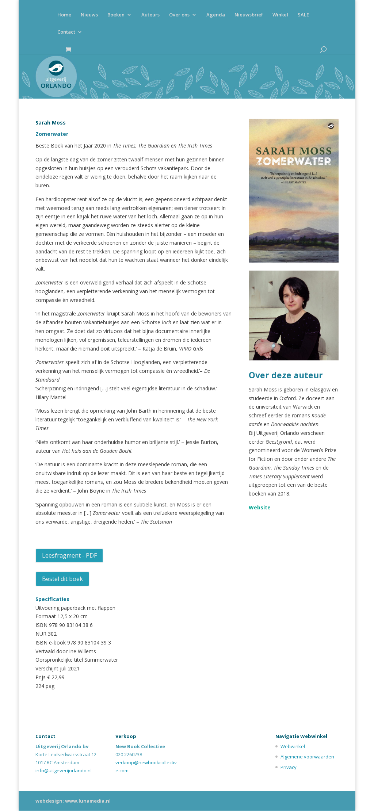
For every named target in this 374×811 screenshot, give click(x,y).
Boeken (116, 15)
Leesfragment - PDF (69, 555)
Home (64, 15)
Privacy (288, 767)
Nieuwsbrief (248, 15)
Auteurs (150, 15)
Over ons (179, 15)
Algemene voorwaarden (307, 756)
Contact (66, 32)
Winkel (280, 15)
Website (260, 507)
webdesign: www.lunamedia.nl (73, 800)
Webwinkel (292, 746)
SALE (303, 15)
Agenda (215, 15)
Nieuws (89, 15)
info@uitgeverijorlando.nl (63, 770)
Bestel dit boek (62, 579)
